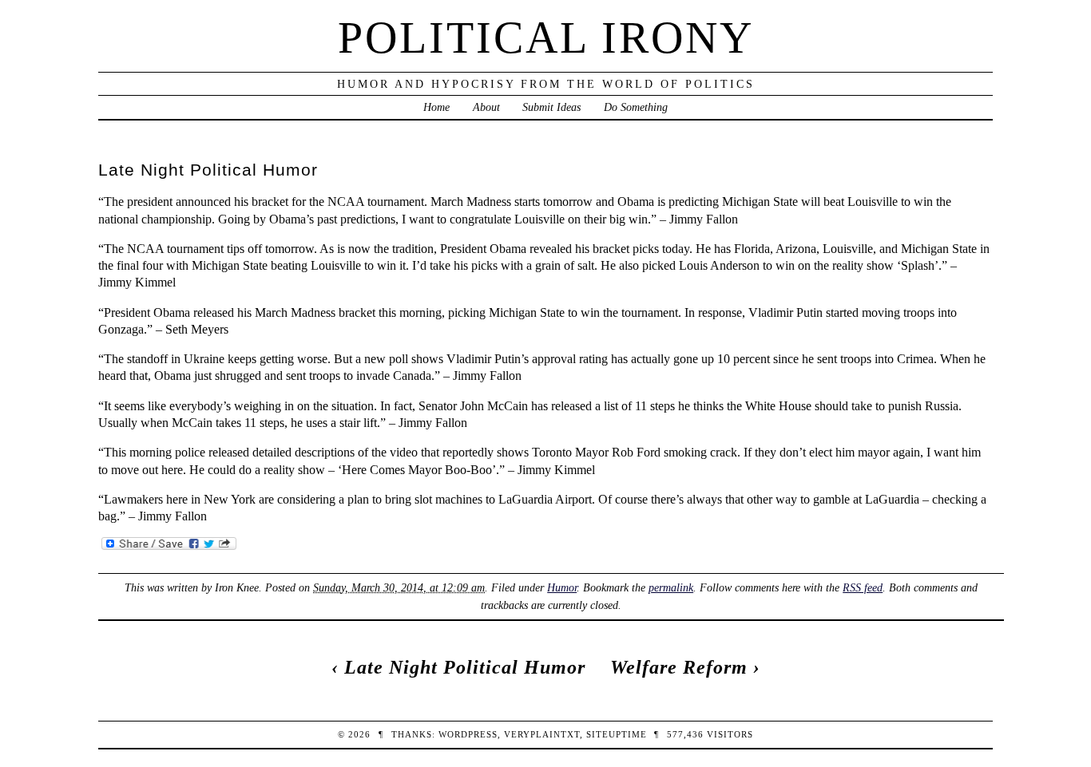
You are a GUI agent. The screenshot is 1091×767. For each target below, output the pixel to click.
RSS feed (863, 587)
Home (436, 107)
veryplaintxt (542, 734)
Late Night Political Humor (464, 667)
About (486, 107)
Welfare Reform (679, 667)
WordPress (468, 734)
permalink (671, 587)
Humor (562, 587)
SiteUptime (616, 734)
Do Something (636, 107)
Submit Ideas (551, 107)
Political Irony (546, 37)
